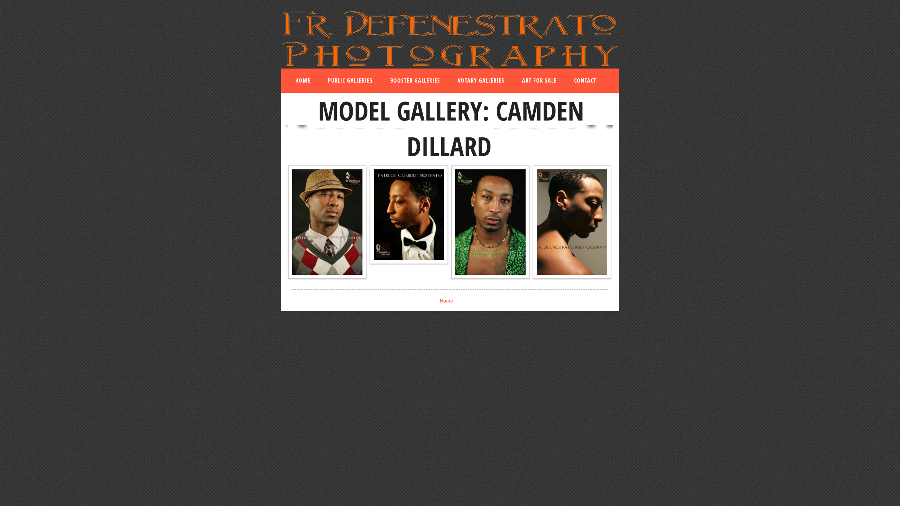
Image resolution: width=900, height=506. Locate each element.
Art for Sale (539, 80)
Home (302, 80)
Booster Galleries (415, 80)
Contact (585, 80)
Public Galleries (350, 80)
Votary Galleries (481, 80)
